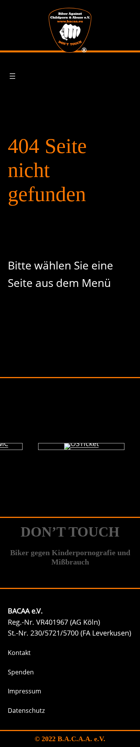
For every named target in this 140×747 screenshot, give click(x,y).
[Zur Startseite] (70, 30)
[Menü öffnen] (12, 76)
